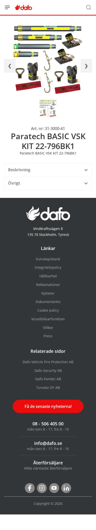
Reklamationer (48, 284)
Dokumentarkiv (48, 301)
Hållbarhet (48, 276)
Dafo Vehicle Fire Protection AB (48, 362)
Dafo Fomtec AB (48, 379)
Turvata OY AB (48, 387)
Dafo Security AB (48, 370)
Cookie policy (48, 310)
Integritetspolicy (48, 267)
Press (48, 336)
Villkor (48, 327)
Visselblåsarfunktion (48, 319)
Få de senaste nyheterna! (48, 406)
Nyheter (48, 293)
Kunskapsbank (48, 259)
